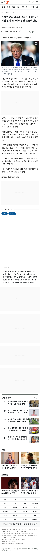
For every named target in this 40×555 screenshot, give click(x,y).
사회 (15, 499)
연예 (3, 450)
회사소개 (5, 524)
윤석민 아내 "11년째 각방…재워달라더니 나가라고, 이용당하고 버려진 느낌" (18, 412)
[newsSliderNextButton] (37, 398)
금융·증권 (35, 503)
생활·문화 (5, 511)
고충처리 (34, 524)
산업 (5, 507)
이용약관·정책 (26, 524)
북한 (25, 503)
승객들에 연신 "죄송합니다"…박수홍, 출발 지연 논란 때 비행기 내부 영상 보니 (18, 404)
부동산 (15, 507)
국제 (2, 12)
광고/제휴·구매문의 (15, 524)
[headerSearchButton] (30, 2)
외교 (15, 503)
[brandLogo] (5, 2)
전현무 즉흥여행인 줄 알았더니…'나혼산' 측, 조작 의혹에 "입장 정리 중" (17, 439)
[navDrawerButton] (37, 2)
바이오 (35, 507)
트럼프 (5, 214)
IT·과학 (25, 507)
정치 (5, 499)
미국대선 (12, 214)
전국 (5, 503)
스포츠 (4, 475)
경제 (25, 499)
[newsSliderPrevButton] (32, 398)
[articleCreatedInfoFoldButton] (21, 27)
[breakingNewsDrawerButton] (33, 2)
